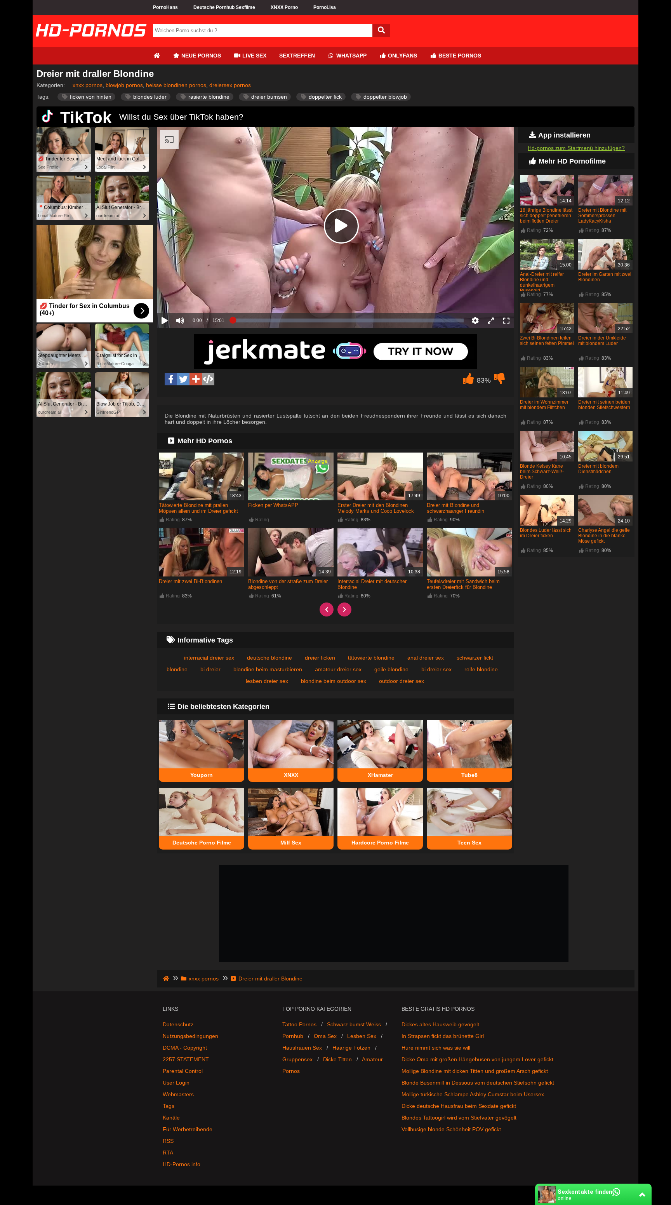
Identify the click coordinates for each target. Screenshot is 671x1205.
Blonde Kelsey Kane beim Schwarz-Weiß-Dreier (542, 471)
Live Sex (253, 55)
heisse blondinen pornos (176, 85)
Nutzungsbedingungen (190, 1036)
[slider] (193, 296)
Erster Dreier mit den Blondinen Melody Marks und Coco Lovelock (375, 508)
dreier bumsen (268, 97)
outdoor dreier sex (401, 681)
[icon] (156, 55)
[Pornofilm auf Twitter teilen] (183, 379)
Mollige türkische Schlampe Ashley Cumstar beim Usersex (473, 1094)
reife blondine (481, 669)
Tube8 (469, 775)
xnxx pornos (88, 85)
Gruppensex (297, 1059)
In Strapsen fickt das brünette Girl (443, 1036)
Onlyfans (401, 55)
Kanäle (171, 1117)
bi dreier (210, 669)
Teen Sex (469, 842)
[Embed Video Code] (208, 379)
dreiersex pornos (230, 85)
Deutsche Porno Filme (201, 842)
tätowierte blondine (371, 658)
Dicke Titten (337, 1059)
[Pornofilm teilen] (195, 379)
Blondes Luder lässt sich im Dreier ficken (546, 533)
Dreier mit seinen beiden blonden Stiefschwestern (604, 404)
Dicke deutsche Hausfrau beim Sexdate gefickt (459, 1106)
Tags (168, 1106)
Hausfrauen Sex (302, 1048)
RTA (168, 1152)
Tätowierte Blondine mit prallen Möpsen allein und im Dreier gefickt (198, 508)
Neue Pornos (200, 55)
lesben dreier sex (267, 681)
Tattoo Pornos (299, 1024)
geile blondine (391, 669)
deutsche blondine (269, 658)
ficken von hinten (89, 97)
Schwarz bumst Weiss (354, 1024)
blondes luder (149, 97)
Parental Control (183, 1071)
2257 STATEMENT (186, 1059)
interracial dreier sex (209, 658)
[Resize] (491, 320)
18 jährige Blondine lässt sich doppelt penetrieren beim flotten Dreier (546, 215)
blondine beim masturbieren (267, 669)
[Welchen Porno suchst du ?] (381, 30)
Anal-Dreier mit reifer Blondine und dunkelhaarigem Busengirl (542, 282)
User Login (176, 1083)
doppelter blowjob (384, 97)
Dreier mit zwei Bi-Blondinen (190, 581)
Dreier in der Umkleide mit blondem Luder (602, 340)
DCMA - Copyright (185, 1048)
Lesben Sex (361, 1036)
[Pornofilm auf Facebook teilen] (171, 379)
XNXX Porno (284, 7)
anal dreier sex (425, 658)
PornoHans (165, 7)
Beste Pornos (459, 55)
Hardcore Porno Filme (380, 842)
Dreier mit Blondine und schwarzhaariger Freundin (455, 508)
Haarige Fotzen (351, 1048)
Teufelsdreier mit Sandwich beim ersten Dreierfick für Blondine (463, 584)
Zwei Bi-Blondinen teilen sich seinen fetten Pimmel (547, 340)
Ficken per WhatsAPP (273, 505)
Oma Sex (325, 1036)
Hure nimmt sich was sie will (436, 1048)
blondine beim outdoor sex (333, 681)
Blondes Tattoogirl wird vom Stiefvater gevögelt (459, 1117)
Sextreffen (297, 55)
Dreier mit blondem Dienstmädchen (598, 468)
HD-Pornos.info (181, 1164)
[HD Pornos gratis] (91, 44)
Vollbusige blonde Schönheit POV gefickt (451, 1129)
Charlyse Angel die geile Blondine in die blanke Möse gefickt (604, 536)
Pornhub (292, 1036)
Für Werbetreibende (187, 1129)
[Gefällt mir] (468, 381)
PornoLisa (324, 7)
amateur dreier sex (338, 669)
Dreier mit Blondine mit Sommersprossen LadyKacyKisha (602, 215)
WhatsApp (351, 55)
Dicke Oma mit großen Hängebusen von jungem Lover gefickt (477, 1059)
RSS (168, 1141)
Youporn (201, 775)
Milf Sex (290, 842)
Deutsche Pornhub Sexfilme (224, 7)
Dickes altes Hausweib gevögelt (440, 1024)
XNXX (291, 775)
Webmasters (178, 1094)
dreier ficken (320, 658)
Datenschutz (178, 1024)
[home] (167, 978)
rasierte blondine (208, 97)
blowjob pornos (124, 85)
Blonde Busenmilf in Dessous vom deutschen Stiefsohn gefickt (478, 1083)
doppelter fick (324, 97)
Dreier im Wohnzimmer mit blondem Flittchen (544, 404)
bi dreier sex (436, 669)
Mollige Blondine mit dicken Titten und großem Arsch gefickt (475, 1071)
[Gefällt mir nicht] (499, 381)
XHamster (380, 775)
